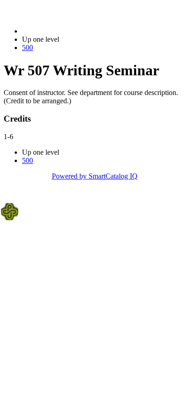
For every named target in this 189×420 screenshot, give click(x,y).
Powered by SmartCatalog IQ (95, 176)
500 (27, 47)
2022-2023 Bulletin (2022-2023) (69, 31)
